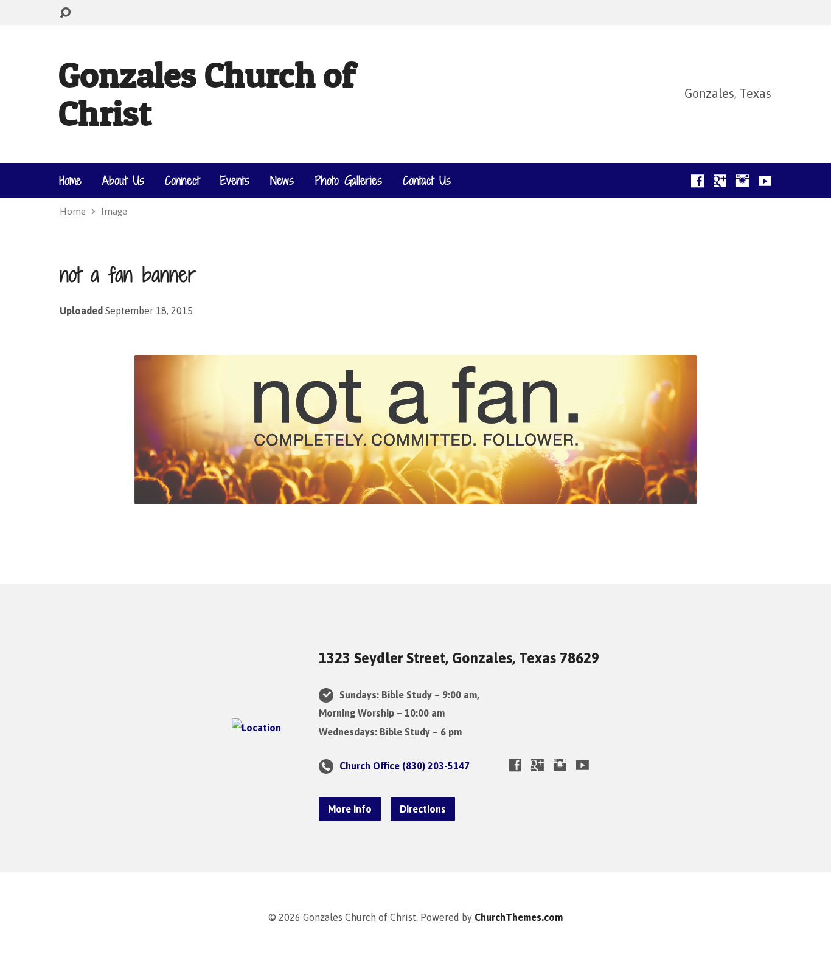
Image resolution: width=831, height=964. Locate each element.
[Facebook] (697, 180)
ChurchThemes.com (519, 917)
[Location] (256, 727)
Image (114, 211)
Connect (182, 180)
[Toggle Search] (65, 13)
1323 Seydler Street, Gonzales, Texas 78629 (459, 658)
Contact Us (427, 180)
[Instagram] (742, 180)
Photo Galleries (348, 180)
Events (234, 180)
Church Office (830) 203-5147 (404, 765)
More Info (350, 809)
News (282, 180)
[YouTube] (765, 180)
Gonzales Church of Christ (206, 93)
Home (71, 180)
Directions (423, 809)
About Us (123, 180)
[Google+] (720, 180)
